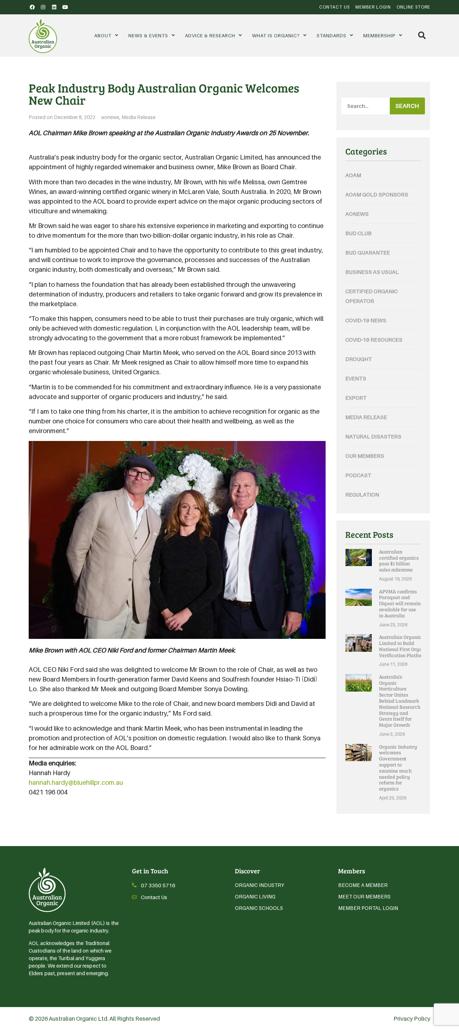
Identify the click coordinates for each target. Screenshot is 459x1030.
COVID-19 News (365, 320)
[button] (422, 35)
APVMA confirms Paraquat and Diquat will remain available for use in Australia (400, 603)
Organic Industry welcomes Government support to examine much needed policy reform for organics (398, 767)
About (103, 35)
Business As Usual (372, 272)
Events (355, 378)
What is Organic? (276, 35)
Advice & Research (210, 35)
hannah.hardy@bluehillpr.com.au (76, 782)
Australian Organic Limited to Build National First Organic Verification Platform (404, 645)
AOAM (353, 175)
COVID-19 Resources (373, 339)
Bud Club (358, 233)
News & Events (148, 35)
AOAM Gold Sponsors (376, 194)
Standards (331, 35)
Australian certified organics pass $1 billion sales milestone (398, 560)
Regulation (362, 494)
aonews (110, 117)
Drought (358, 359)
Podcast (358, 475)
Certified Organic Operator (371, 296)
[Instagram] (43, 7)
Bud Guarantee (367, 252)
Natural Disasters (373, 436)
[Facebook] (32, 7)
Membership (379, 35)
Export (355, 397)
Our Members (364, 455)
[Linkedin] (54, 7)
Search (407, 105)
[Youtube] (65, 7)
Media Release (139, 117)
